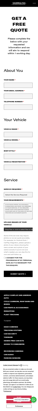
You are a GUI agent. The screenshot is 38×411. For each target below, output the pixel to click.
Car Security (10, 334)
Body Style (10, 151)
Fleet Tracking (11, 314)
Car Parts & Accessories (16, 308)
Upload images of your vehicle (15, 223)
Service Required (13, 189)
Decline (19, 401)
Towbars (8, 337)
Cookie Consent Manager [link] (10, 365)
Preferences (19, 406)
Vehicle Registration (15, 162)
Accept (19, 397)
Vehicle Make (11, 129)
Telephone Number (14, 101)
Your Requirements (14, 200)
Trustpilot (7, 321)
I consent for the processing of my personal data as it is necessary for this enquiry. (18, 261)
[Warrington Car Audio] (19, 4)
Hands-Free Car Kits (14, 341)
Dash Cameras (11, 327)
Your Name (9, 80)
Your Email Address (14, 91)
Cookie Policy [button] (17, 387)
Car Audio (9, 354)
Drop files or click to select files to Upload (19, 229)
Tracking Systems (13, 330)
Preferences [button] (7, 391)
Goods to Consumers (14, 344)
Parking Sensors (12, 358)
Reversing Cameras (13, 351)
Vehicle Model (12, 140)
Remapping (9, 311)
